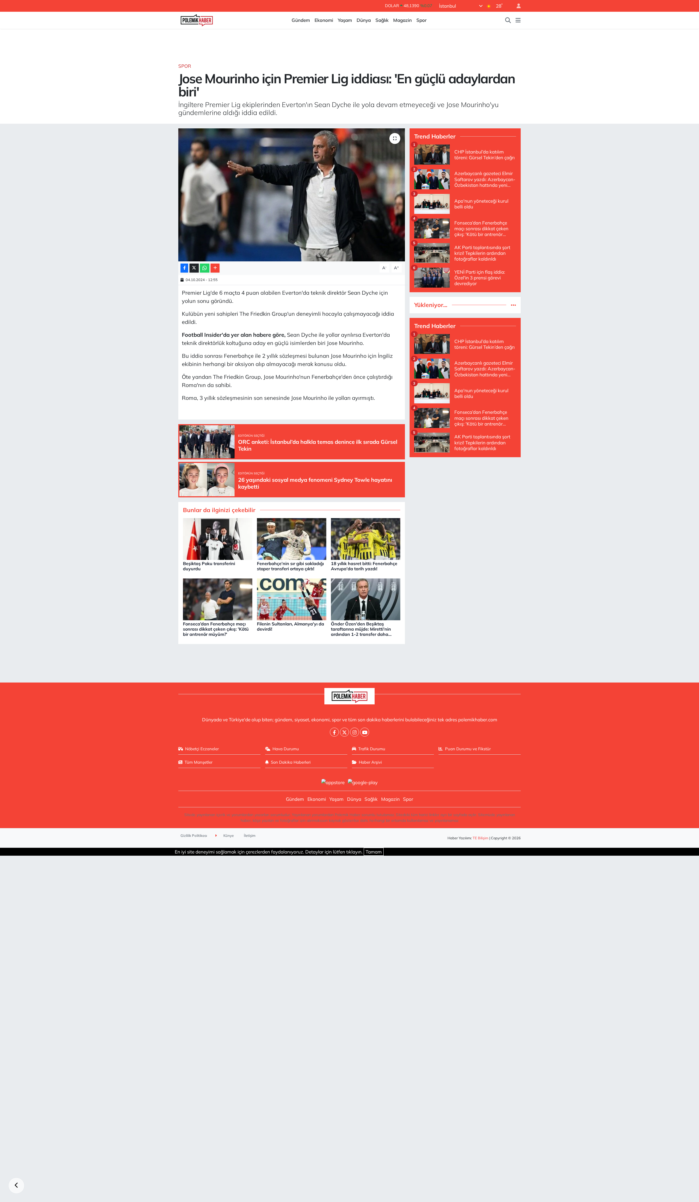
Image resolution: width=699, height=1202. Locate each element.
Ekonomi (324, 20)
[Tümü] (513, 305)
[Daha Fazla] (215, 268)
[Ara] (508, 20)
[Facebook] (334, 732)
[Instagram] (354, 732)
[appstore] (333, 782)
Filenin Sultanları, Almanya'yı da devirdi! (290, 626)
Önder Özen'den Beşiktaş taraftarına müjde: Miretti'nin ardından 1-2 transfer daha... (361, 629)
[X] (344, 732)
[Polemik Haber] (196, 19)
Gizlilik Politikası (193, 835)
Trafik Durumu (371, 748)
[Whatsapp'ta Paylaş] (204, 268)
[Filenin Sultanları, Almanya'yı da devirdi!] (291, 599)
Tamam (374, 852)
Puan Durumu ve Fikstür (468, 748)
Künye (228, 835)
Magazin (402, 20)
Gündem (301, 20)
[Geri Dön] (16, 1185)
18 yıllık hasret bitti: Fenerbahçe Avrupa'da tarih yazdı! (364, 566)
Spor (421, 20)
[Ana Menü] (518, 20)
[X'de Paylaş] (194, 268)
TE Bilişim (480, 838)
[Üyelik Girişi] (516, 6)
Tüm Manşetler (198, 762)
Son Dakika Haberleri (291, 762)
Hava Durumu (286, 748)
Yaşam (345, 20)
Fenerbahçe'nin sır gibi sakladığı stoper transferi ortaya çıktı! (290, 566)
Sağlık (382, 20)
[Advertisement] (465, 500)
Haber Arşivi (370, 762)
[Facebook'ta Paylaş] (184, 268)
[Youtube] (364, 732)
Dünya (364, 20)
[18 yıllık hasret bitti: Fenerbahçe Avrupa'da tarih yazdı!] (365, 538)
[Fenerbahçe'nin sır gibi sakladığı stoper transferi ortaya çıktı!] (291, 538)
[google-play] (363, 782)
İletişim (250, 835)
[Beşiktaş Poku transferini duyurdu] (217, 538)
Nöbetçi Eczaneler (202, 748)
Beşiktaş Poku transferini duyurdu (209, 566)
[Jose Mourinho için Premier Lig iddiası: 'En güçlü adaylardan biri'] (291, 194)
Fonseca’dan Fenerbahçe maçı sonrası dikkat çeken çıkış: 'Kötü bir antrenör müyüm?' (216, 629)
